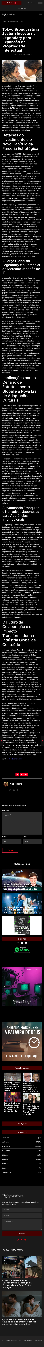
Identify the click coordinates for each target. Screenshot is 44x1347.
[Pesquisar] (22, 21)
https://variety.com (15, 759)
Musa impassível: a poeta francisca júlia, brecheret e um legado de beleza (12, 1086)
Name (4, 836)
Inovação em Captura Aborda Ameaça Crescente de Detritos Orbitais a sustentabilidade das (21, 886)
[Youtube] (22, 8)
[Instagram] (19, 8)
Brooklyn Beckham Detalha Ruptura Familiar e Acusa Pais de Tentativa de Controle (31, 1109)
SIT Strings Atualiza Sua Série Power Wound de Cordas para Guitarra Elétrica (20, 930)
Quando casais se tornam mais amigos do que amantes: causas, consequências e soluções (19, 1321)
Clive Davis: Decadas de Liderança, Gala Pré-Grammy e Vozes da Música (30, 1088)
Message (6, 810)
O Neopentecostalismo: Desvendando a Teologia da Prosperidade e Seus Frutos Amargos (17, 1284)
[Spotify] (24, 8)
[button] (5, 986)
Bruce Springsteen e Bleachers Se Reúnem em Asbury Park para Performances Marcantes (21, 909)
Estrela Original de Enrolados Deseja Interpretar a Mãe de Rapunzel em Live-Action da (12, 1107)
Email (25, 836)
